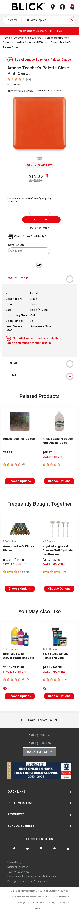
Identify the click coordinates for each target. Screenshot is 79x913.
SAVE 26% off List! (39, 165)
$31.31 (7, 452)
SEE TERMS (56, 31)
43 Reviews (14, 84)
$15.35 (36, 176)
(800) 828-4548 (41, 735)
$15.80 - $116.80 (14, 560)
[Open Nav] (5, 7)
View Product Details (49, 90)
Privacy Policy (14, 862)
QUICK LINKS (16, 791)
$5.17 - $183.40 (13, 667)
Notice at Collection (17, 867)
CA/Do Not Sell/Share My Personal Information (32, 876)
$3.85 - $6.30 (51, 560)
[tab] (39, 278)
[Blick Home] (28, 7)
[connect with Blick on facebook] (14, 851)
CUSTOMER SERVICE (22, 803)
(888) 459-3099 (41, 743)
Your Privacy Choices (18, 871)
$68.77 (47, 452)
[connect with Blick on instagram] (41, 851)
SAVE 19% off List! (52, 456)
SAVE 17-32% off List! (14, 564)
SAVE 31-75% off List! (54, 672)
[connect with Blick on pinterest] (54, 851)
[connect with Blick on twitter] (27, 851)
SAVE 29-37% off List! (54, 564)
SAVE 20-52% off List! (14, 672)
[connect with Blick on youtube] (68, 851)
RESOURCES (16, 814)
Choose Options (19, 481)
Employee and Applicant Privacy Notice (28, 881)
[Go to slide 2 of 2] (41, 158)
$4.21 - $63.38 (52, 667)
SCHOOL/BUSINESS (21, 825)
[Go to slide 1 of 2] (38, 158)
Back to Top (37, 752)
